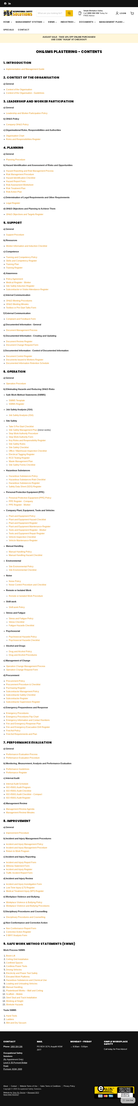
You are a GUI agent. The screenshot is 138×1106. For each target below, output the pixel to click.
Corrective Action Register (18, 932)
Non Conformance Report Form (21, 928)
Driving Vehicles (14, 970)
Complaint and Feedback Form (21, 319)
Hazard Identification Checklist (20, 178)
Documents (86, 22)
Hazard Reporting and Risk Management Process (30, 171)
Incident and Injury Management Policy (24, 844)
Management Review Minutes (20, 812)
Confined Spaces (14, 963)
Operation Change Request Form (22, 670)
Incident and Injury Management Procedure (26, 848)
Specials (8, 29)
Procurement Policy (15, 681)
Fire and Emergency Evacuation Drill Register (28, 727)
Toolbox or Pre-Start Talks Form (21, 308)
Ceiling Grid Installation (17, 959)
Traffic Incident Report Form (19, 873)
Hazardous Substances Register (24, 483)
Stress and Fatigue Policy (21, 618)
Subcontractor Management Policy (22, 691)
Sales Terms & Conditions (50, 1086)
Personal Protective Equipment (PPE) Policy (30, 498)
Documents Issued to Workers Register (24, 360)
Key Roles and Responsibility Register (27, 440)
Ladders (10, 1019)
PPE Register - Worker (19, 505)
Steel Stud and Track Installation (21, 997)
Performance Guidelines (17, 769)
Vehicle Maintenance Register (23, 540)
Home (7, 22)
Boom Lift (10, 956)
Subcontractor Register (17, 698)
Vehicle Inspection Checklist (22, 537)
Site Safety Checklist (19, 447)
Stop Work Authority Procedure (23, 433)
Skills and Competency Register (21, 261)
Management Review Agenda (20, 809)
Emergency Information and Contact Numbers (28, 720)
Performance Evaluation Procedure (23, 758)
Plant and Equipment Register (23, 523)
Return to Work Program (17, 851)
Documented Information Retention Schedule (27, 363)
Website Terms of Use (28, 1086)
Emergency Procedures (17, 713)
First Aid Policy (13, 730)
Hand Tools (11, 1016)
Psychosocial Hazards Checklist (24, 640)
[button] (121, 13)
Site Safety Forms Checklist (22, 465)
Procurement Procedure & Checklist (23, 684)
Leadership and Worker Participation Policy (26, 113)
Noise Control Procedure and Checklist (27, 585)
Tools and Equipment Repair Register (27, 533)
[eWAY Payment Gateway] (114, 1098)
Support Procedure (15, 235)
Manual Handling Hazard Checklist (25, 555)
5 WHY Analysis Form (16, 935)
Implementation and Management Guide (25, 69)
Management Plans (111, 22)
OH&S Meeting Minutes (17, 304)
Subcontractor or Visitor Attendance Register (27, 289)
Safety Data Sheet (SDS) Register (25, 486)
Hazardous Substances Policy (23, 476)
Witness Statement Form (18, 866)
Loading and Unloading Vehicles (21, 984)
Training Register (14, 268)
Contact (23, 29)
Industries (67, 22)
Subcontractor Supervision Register (23, 702)
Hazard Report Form (16, 181)
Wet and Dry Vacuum (16, 1023)
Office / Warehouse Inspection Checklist (28, 451)
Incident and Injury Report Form (21, 862)
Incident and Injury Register (19, 869)
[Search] (69, 13)
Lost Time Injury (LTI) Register (20, 887)
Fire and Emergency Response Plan (23, 723)
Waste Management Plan (21, 461)
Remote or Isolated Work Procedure (26, 596)
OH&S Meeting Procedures (19, 301)
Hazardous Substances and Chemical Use (26, 980)
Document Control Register (19, 356)
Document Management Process (21, 330)
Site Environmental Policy (21, 566)
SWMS (52, 22)
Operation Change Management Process (25, 666)
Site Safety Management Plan (23, 430)
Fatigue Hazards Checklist (21, 625)
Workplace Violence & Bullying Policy (24, 902)
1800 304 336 (16, 1046)
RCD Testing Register (19, 458)
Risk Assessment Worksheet (19, 185)
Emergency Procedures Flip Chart (22, 717)
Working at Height (14, 1001)
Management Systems (29, 22)
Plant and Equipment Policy (22, 516)
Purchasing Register (16, 688)
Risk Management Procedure (20, 174)
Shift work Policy (17, 607)
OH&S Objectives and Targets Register (24, 214)
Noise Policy (15, 581)
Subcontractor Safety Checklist (20, 695)
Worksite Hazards (14, 1004)
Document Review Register (19, 341)
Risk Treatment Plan (15, 188)
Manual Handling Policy (20, 552)
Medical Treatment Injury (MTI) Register (25, 891)
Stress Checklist (16, 622)
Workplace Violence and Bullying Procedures (27, 906)
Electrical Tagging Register (21, 454)
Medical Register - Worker (18, 282)
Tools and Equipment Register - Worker (27, 530)
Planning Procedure (15, 159)
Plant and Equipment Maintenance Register (29, 526)
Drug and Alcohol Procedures (23, 655)
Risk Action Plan (14, 192)
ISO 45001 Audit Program (18, 787)
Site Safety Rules (17, 444)
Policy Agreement (14, 279)
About (5, 1086)
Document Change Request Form (22, 345)
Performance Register (16, 772)
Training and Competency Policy (21, 257)
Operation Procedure (16, 383)
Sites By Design (19, 1093)
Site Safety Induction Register (20, 286)
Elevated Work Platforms (18, 977)
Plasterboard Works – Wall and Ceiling (24, 990)
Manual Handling (14, 987)
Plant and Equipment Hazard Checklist (27, 519)
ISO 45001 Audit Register (18, 798)
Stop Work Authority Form (21, 437)
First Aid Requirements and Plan (21, 734)
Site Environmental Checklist (22, 570)
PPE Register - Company (21, 501)
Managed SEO (33, 1093)
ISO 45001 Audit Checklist (18, 791)
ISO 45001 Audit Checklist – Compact (24, 794)
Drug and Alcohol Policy (20, 651)
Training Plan (12, 264)
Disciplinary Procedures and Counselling (25, 917)
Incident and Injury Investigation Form (24, 884)
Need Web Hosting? (11, 1095)
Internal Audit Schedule (17, 784)
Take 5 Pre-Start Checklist (21, 426)
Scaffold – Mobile (14, 994)
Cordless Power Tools (16, 966)
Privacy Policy (69, 1086)
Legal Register (13, 203)
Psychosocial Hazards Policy (23, 637)
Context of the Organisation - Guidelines (25, 93)
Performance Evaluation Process (21, 754)
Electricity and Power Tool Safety (21, 973)
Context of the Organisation (19, 89)
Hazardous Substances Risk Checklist (27, 479)
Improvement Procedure (17, 833)
